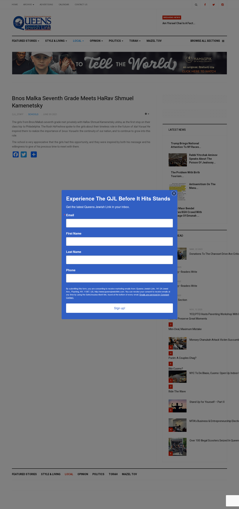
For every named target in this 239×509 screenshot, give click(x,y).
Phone (70, 270)
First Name (73, 233)
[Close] (174, 193)
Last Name (73, 251)
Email (70, 215)
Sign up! (119, 308)
